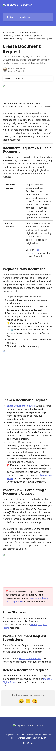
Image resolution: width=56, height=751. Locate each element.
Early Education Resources (39, 734)
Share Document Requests (21, 405)
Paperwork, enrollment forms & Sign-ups (21, 35)
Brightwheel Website (14, 734)
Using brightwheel (27, 32)
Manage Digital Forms (30, 658)
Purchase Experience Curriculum (32, 738)
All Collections (9, 32)
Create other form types (13, 38)
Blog (11, 738)
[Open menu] (50, 4)
